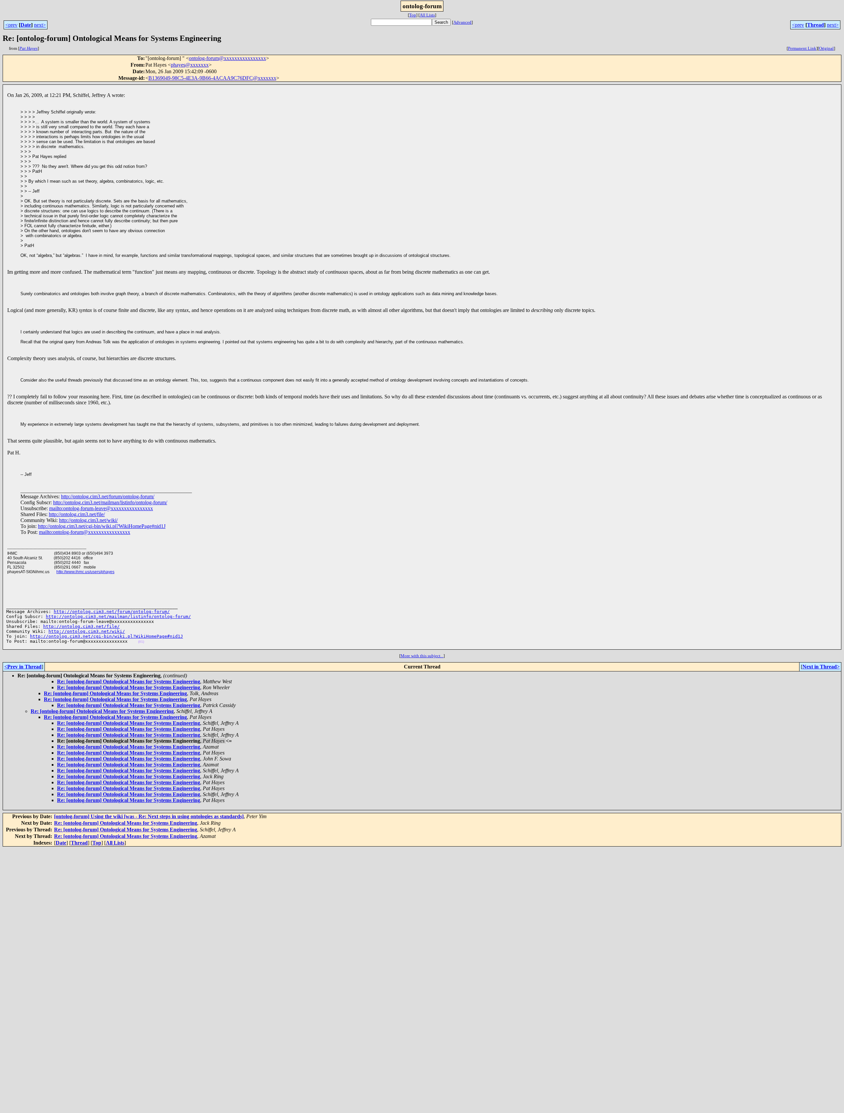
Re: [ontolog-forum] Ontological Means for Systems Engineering (128, 681)
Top (412, 15)
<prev (11, 25)
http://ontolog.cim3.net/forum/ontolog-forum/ (107, 496)
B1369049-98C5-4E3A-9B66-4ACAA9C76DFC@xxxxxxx (212, 78)
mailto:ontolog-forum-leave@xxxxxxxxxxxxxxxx (101, 508)
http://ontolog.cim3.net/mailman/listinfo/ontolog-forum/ (110, 502)
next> (40, 25)
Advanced (462, 22)
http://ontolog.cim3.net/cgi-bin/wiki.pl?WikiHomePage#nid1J (102, 526)
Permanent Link (802, 48)
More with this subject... (422, 655)
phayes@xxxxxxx (190, 65)
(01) (141, 641)
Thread (815, 25)
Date (25, 25)
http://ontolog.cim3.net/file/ (77, 514)
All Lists (427, 15)
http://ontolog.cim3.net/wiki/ (88, 520)
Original (826, 48)
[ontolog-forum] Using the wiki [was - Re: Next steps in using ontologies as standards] (149, 816)
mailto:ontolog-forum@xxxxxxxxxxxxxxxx (84, 532)
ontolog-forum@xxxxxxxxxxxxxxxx (227, 58)
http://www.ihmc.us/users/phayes (85, 572)
